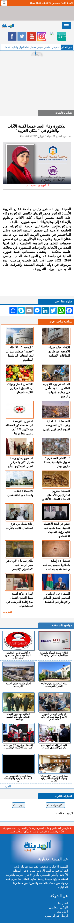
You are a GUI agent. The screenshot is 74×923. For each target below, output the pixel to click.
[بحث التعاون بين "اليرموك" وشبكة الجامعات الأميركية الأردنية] (54, 764)
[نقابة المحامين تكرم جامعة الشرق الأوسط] (54, 671)
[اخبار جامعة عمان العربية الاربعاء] (18, 671)
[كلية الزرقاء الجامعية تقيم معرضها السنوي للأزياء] (54, 733)
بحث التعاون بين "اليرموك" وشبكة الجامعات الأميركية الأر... (54, 778)
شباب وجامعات (63, 112)
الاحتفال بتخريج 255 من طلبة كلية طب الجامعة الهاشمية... (18, 746)
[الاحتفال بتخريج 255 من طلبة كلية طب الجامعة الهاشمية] (18, 733)
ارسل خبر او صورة (56, 915)
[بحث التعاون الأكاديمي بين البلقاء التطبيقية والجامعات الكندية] (18, 764)
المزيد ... (7, 611)
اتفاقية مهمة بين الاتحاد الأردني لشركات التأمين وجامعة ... (18, 716)
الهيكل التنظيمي (58, 907)
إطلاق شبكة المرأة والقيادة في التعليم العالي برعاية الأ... (53, 653)
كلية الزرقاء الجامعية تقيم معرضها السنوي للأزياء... (54, 746)
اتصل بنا (63, 903)
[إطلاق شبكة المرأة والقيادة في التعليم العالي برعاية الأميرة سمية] (54, 640)
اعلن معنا (62, 911)
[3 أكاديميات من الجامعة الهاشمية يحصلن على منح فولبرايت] (18, 640)
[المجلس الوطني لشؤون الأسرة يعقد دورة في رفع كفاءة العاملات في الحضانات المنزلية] (54, 702)
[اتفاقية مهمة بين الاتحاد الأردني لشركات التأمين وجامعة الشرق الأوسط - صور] (18, 702)
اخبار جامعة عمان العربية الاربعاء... (18, 684)
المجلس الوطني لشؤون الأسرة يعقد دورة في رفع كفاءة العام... (54, 716)
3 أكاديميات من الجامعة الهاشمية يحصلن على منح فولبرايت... (18, 655)
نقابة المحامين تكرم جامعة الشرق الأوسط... (54, 684)
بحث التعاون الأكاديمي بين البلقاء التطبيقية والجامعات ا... (18, 778)
